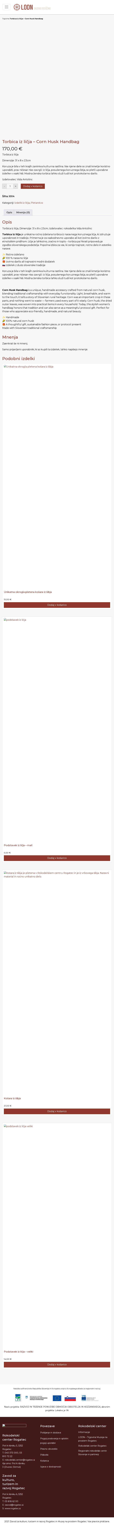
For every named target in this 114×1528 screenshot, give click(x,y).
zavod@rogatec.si (14, 1505)
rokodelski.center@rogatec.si (20, 1460)
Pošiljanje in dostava (50, 1432)
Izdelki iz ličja (22, 202)
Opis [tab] (9, 212)
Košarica (44, 1460)
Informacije (84, 1432)
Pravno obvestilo (48, 1449)
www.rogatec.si (13, 1508)
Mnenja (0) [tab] (23, 212)
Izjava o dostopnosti (50, 1466)
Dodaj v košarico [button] (57, 605)
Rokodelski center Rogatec (92, 1445)
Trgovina (5, 19)
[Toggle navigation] (6, 7)
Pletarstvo (37, 202)
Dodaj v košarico (32, 186)
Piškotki (44, 1455)
